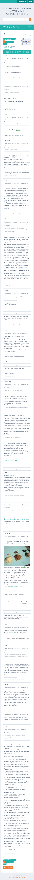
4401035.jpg (14, 586)
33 (26, 504)
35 (27, 612)
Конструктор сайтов (14, 877)
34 (27, 536)
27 (27, 293)
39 (27, 714)
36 (13, 41)
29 (27, 333)
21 (27, 58)
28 (27, 313)
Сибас (7, 83)
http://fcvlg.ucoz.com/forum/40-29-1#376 (15, 519)
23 (27, 117)
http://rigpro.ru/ (11, 460)
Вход (30, 1)
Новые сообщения (9, 34)
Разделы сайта (11, 27)
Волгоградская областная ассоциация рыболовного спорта (17, 11)
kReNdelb (11, 47)
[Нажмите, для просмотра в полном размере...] (17, 565)
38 (27, 687)
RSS (30, 35)
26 (27, 222)
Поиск (29, 34)
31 (27, 384)
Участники (16, 34)
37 (3, 43)
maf (6, 624)
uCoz (23, 877)
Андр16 (5, 47)
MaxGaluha (6, 49)
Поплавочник (9, 609)
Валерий (7, 533)
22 (27, 86)
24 (27, 143)
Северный (8, 381)
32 (27, 469)
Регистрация (22, 1)
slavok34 (7, 219)
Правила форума (23, 34)
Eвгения (7, 140)
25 (27, 183)
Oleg (6, 55)
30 (27, 365)
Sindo (6, 684)
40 (27, 729)
